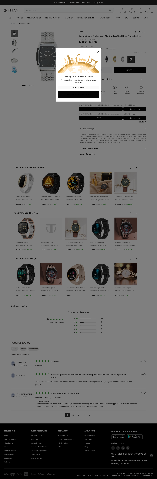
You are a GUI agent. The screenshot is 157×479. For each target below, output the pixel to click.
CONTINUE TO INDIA (78, 88)
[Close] (78, 50)
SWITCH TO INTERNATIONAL (78, 95)
